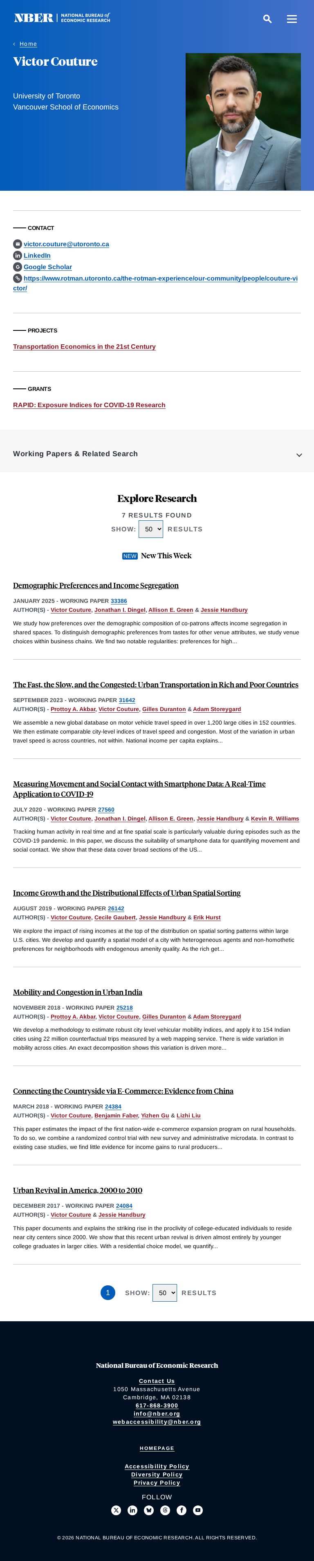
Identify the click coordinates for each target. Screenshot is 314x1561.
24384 (113, 1106)
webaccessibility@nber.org (157, 1421)
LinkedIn (37, 255)
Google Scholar (48, 266)
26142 (116, 908)
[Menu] (292, 19)
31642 (127, 700)
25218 (125, 1007)
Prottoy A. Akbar (73, 709)
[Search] (267, 19)
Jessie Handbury (224, 610)
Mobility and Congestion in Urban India (77, 992)
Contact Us (157, 1381)
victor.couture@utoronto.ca (66, 244)
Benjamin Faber (116, 1115)
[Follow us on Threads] (165, 1510)
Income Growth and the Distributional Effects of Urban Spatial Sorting (126, 893)
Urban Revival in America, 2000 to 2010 (77, 1190)
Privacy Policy (157, 1482)
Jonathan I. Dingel (120, 610)
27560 (106, 809)
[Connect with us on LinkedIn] (132, 1510)
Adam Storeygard (217, 709)
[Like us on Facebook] (181, 1510)
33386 (119, 601)
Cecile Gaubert (115, 917)
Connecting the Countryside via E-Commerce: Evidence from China (123, 1091)
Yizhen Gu (155, 1115)
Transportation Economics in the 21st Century (84, 346)
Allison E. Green (170, 610)
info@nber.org (157, 1413)
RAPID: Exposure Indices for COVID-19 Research (89, 404)
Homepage (157, 1448)
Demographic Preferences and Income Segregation (96, 585)
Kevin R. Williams (275, 818)
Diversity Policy (157, 1474)
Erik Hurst (207, 917)
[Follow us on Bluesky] (149, 1510)
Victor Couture (71, 610)
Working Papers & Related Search (75, 454)
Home (28, 43)
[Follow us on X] (116, 1510)
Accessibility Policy (157, 1466)
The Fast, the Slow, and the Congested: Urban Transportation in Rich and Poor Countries (155, 684)
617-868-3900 (157, 1405)
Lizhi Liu (189, 1115)
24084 (124, 1205)
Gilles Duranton (164, 709)
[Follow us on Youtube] (198, 1510)
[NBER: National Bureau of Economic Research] (68, 20)
